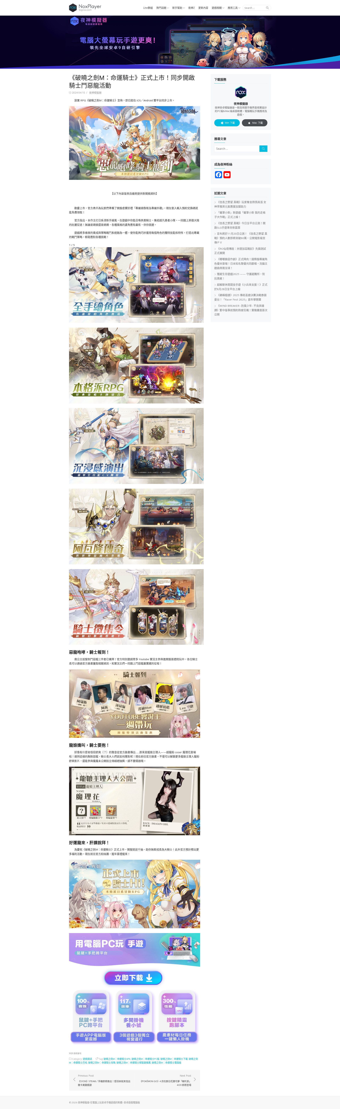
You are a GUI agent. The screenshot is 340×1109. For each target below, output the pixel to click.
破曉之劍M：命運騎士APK (117, 1058)
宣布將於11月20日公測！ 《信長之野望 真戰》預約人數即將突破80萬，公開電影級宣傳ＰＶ (240, 238)
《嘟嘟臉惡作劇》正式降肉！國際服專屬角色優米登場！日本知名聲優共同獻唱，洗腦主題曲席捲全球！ (240, 263)
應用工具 (233, 7)
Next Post (165, 1080)
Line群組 (148, 7)
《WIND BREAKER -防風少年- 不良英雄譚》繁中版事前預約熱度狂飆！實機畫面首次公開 (240, 310)
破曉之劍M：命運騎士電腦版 (166, 1062)
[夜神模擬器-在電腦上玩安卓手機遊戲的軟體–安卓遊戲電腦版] (170, 42)
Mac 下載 (257, 122)
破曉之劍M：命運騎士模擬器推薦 (134, 1062)
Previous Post (104, 1080)
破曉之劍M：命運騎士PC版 (145, 1058)
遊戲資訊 (87, 1058)
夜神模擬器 (95, 92)
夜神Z (191, 7)
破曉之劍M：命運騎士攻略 (101, 1062)
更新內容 (203, 7)
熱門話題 (161, 7)
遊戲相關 (217, 7)
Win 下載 (230, 122)
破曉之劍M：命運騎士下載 (174, 1058)
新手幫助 (177, 7)
